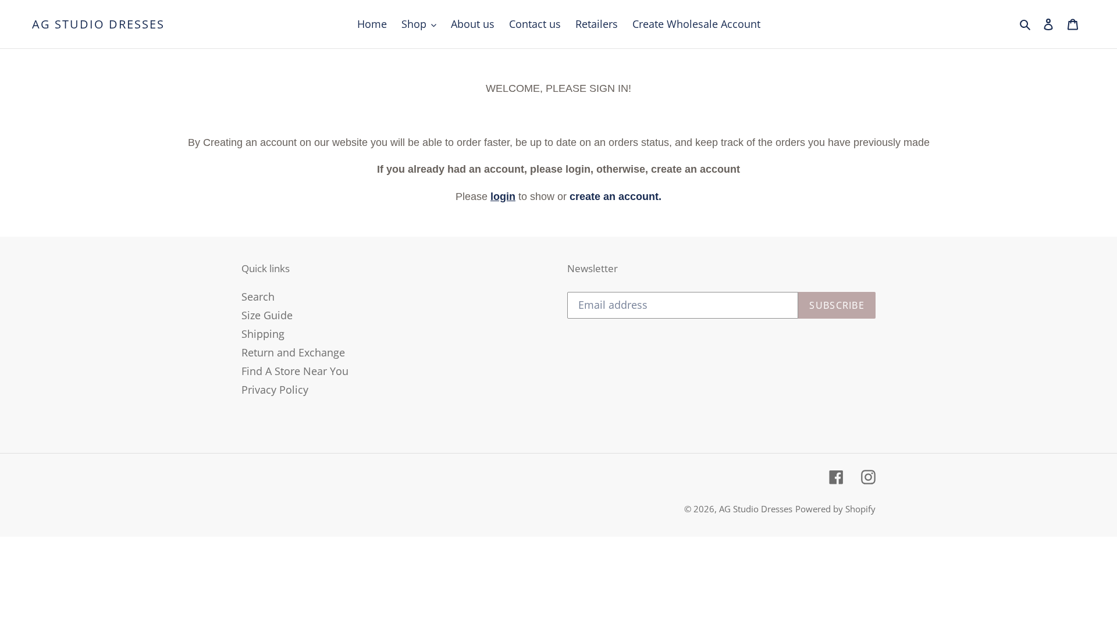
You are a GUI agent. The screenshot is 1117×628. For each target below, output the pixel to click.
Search (258, 297)
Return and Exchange (293, 352)
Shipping (262, 334)
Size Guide (267, 315)
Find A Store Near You (294, 371)
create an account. (615, 196)
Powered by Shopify (835, 509)
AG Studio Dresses (98, 24)
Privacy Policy (274, 390)
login (502, 196)
